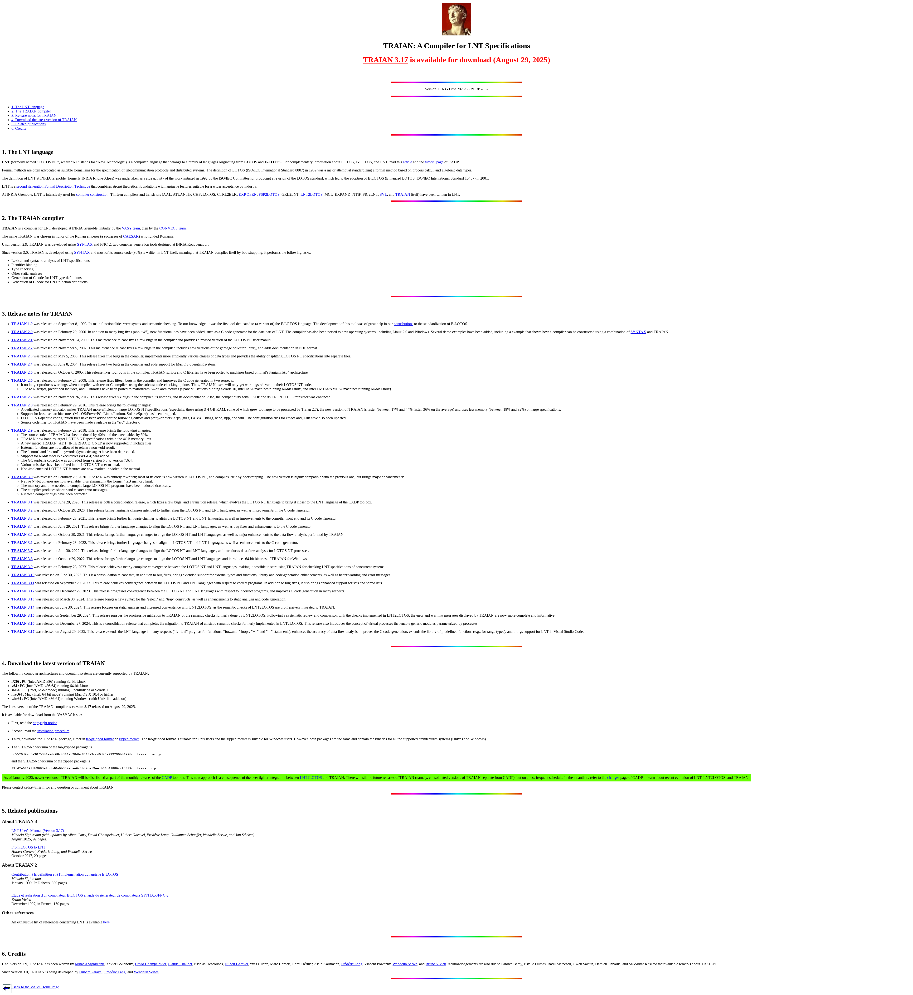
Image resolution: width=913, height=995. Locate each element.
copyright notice (45, 723)
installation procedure (53, 731)
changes (613, 778)
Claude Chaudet (180, 964)
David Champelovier (150, 964)
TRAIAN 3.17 (385, 59)
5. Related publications (28, 124)
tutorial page (434, 162)
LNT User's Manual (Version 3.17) (37, 831)
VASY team (131, 228)
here (106, 922)
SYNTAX (85, 244)
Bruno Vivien (436, 964)
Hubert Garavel (236, 964)
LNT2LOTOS (312, 194)
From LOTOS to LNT (28, 847)
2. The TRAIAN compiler (31, 111)
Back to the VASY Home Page (35, 987)
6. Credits (18, 128)
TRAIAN (402, 194)
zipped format (129, 739)
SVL (383, 194)
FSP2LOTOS (269, 194)
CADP (167, 778)
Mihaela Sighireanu (89, 964)
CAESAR (131, 236)
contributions (403, 324)
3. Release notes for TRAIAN (34, 115)
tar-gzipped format (100, 739)
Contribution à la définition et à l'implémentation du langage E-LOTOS (64, 874)
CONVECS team (172, 228)
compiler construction (92, 194)
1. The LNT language (27, 107)
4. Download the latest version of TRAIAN (44, 120)
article (407, 162)
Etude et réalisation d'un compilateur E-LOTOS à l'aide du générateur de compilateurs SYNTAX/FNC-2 (90, 895)
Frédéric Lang (351, 964)
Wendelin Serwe (405, 964)
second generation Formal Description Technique (53, 186)
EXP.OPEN (248, 194)
